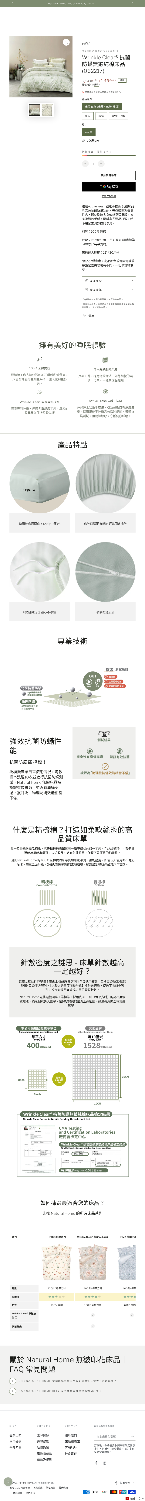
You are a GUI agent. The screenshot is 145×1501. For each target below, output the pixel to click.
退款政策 (37, 1487)
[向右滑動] (132, 3)
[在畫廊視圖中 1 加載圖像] (34, 110)
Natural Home (26, 1482)
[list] (72, 387)
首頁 (85, 43)
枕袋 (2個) (118, 117)
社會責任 (71, 1454)
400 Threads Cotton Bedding (100, 51)
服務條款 (63, 1487)
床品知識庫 (72, 1441)
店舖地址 (71, 1447)
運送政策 (17, 1492)
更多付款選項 (109, 196)
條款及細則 (44, 1460)
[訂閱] (133, 1436)
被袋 (101, 117)
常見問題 (43, 1435)
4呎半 (89, 133)
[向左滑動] (12, 3)
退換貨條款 (44, 1454)
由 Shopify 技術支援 (19, 1488)
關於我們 (71, 1435)
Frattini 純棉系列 (57, 1237)
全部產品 (15, 1447)
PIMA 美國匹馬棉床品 (132, 1237)
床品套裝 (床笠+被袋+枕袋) (102, 107)
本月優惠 (15, 1441)
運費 (96, 84)
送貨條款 (43, 1441)
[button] (135, 1498)
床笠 (88, 117)
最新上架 (15, 1435)
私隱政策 (43, 1447)
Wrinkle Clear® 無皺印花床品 (93, 1237)
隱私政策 (50, 1487)
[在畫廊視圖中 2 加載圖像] (47, 110)
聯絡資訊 (30, 1492)
